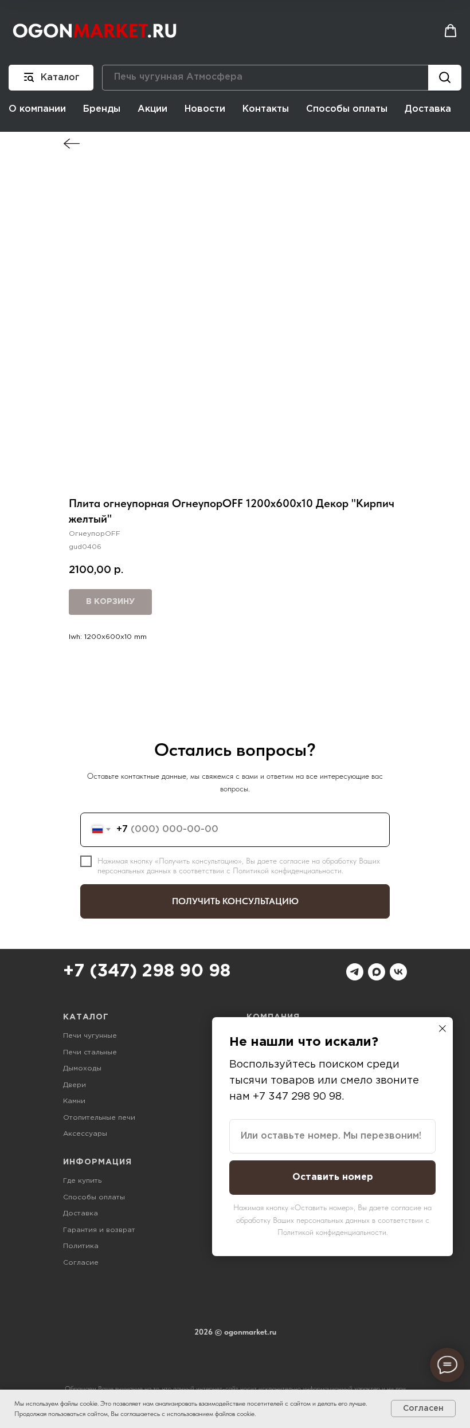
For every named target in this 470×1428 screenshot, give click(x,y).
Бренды (101, 109)
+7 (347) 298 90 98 (146, 971)
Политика (81, 1246)
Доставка (428, 109)
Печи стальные (90, 1052)
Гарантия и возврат (99, 1230)
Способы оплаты (346, 109)
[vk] (398, 971)
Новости (205, 109)
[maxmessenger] (376, 971)
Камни (74, 1101)
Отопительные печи (99, 1118)
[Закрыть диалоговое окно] (442, 1028)
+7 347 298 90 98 (297, 1096)
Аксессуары (85, 1134)
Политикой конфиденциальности (287, 870)
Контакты (265, 109)
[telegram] (354, 971)
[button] (450, 31)
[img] (71, 143)
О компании (37, 109)
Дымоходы (82, 1068)
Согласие (81, 1263)
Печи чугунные (90, 1036)
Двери (74, 1085)
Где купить (82, 1181)
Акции (152, 109)
